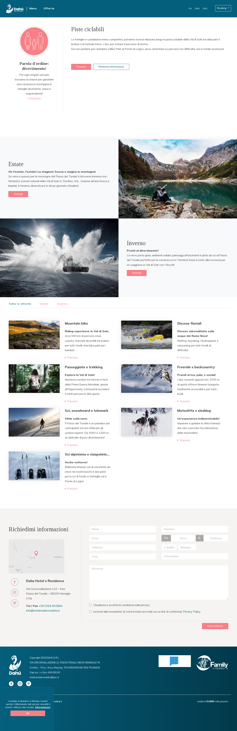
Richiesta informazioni (111, 66)
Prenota (81, 66)
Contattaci (34, 98)
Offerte (49, 8)
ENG (197, 8)
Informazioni (42, 707)
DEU (205, 8)
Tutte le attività (20, 304)
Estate (44, 304)
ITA (190, 8)
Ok (27, 713)
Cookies (56, 701)
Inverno (62, 304)
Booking (222, 8)
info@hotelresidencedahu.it (43, 610)
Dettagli (18, 194)
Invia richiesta (215, 625)
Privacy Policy (192, 611)
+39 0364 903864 (50, 606)
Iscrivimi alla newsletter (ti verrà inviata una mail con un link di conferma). (147, 611)
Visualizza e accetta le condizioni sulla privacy (121, 605)
